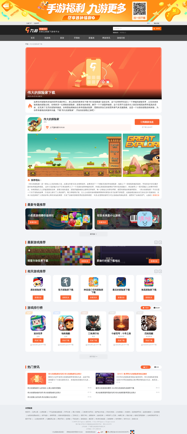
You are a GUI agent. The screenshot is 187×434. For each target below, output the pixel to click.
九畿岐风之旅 (50, 419)
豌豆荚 (91, 419)
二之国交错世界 (39, 419)
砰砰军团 (53, 415)
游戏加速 (84, 419)
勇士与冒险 (76, 412)
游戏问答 (121, 38)
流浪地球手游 (136, 412)
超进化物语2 (147, 412)
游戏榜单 (110, 419)
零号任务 (67, 412)
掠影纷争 (92, 415)
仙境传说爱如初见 (33, 415)
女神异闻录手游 (152, 415)
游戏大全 (135, 419)
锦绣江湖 (121, 415)
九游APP (36, 23)
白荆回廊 (43, 412)
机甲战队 (45, 415)
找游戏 (47, 38)
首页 (33, 38)
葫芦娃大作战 (99, 412)
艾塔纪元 (76, 415)
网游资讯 (106, 38)
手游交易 (76, 419)
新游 (62, 38)
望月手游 (28, 419)
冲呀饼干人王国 (110, 415)
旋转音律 (100, 415)
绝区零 (27, 412)
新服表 (91, 38)
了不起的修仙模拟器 (55, 412)
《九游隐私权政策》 (58, 432)
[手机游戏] (42, 30)
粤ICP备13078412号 (81, 424)
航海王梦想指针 (140, 415)
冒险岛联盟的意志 (64, 415)
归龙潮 (127, 412)
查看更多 (33, 222)
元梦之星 (35, 412)
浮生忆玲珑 (110, 412)
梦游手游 (61, 419)
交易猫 (68, 419)
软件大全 (127, 419)
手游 (26, 44)
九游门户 (29, 23)
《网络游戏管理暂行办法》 (75, 432)
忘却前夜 (157, 412)
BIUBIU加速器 (100, 419)
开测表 (77, 38)
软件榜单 (119, 419)
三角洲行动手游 (87, 412)
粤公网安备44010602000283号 (118, 432)
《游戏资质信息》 (90, 432)
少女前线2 (119, 412)
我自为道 (129, 415)
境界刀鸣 (84, 415)
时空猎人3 (123, 32)
